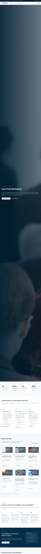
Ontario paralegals (15, 0)
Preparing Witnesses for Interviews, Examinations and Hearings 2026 (32, 457)
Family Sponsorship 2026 (6, 478)
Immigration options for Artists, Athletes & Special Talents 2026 (7, 456)
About (26, 3)
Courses (11, 3)
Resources (21, 3)
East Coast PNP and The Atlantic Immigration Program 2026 (20, 456)
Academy (18, 3)
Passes (15, 3)
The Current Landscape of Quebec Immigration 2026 (33, 479)
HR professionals (21, 0)
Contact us (38, 0)
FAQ (35, 0)
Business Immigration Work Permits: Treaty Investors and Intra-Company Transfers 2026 (19, 479)
